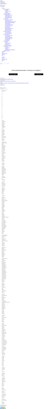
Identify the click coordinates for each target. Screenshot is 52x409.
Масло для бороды (7, 27)
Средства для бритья (8, 32)
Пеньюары (6, 48)
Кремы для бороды (7, 23)
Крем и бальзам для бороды (9, 28)
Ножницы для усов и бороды (9, 19)
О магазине (3, 51)
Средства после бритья (8, 33)
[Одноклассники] (1, 408)
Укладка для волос (7, 36)
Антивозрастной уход (7, 50)
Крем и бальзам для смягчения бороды (10, 21)
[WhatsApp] (4, 408)
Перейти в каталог (38, 74)
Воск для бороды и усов (8, 30)
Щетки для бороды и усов (8, 25)
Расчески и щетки (7, 26)
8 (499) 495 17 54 (2, 1)
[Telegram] (5, 408)
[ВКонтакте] (0, 408)
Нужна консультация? (3, 3)
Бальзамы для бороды (8, 20)
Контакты (3, 54)
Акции (3, 52)
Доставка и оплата (4, 53)
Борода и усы (5, 18)
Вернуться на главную (13, 74)
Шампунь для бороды (8, 29)
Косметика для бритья (7, 31)
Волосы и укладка (6, 34)
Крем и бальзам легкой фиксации (9, 22)
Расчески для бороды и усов (9, 24)
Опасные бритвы (7, 47)
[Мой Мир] (3, 408)
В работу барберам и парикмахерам (10, 49)
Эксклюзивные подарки (8, 17)
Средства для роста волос (9, 35)
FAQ (2, 55)
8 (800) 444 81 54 (2, 5)
